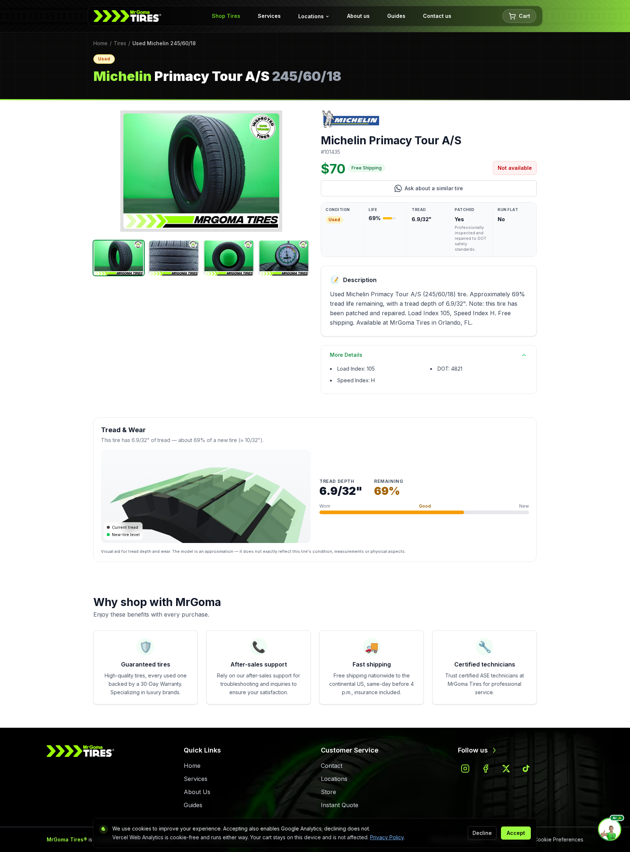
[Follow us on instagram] (465, 768)
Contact (331, 765)
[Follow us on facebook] (485, 768)
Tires (120, 43)
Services (269, 16)
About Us (197, 792)
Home (100, 43)
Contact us (437, 16)
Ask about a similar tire (461, 190)
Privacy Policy (387, 837)
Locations (311, 16)
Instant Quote (339, 805)
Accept (516, 833)
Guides (396, 16)
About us (358, 16)
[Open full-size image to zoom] (201, 171)
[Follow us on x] (506, 768)
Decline (482, 833)
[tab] (118, 258)
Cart (524, 16)
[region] (201, 171)
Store (328, 792)
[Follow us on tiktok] (526, 768)
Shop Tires (226, 16)
